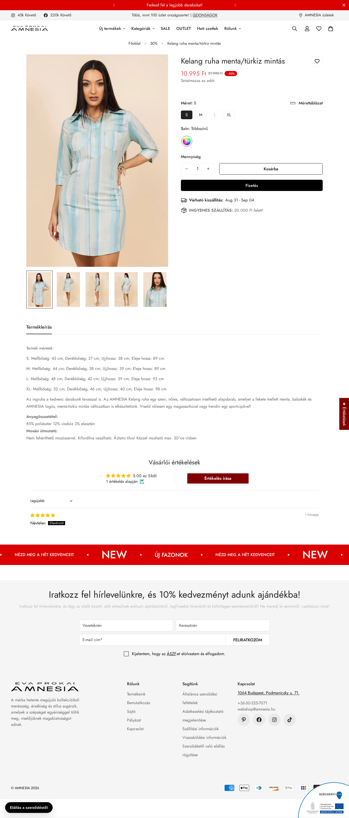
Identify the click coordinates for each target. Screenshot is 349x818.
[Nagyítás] (157, 65)
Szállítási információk (200, 729)
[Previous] (114, 5)
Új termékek (110, 28)
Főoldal (134, 43)
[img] (42, 515)
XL (229, 115)
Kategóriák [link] (140, 28)
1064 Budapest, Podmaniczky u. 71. (268, 693)
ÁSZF (171, 654)
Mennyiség (191, 157)
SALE (165, 28)
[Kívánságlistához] (317, 61)
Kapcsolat (135, 729)
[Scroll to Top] (339, 790)
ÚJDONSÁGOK (205, 15)
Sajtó (131, 711)
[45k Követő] (274, 720)
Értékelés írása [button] (217, 478)
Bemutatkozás (138, 703)
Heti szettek (207, 28)
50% (153, 43)
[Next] (235, 5)
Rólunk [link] (230, 28)
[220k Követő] (259, 720)
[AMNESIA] (29, 28)
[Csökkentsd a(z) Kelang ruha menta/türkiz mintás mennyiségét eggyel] (186, 168)
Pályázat (134, 720)
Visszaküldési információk (204, 737)
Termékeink (136, 694)
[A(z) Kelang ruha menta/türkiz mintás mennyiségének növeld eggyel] (208, 168)
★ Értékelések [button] (344, 414)
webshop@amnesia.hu (256, 709)
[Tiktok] (290, 720)
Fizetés (252, 185)
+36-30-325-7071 (252, 703)
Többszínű (187, 141)
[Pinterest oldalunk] (244, 720)
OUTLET (183, 28)
